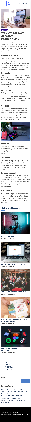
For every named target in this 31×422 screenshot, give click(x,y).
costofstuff (3, 42)
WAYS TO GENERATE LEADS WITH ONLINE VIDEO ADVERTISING (14, 235)
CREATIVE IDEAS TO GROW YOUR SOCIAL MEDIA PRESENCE (14, 349)
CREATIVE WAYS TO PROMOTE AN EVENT (14, 292)
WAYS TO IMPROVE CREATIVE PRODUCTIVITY (13, 389)
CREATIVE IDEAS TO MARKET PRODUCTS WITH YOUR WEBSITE (14, 320)
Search (3, 377)
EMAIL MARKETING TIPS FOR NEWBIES (13, 264)
